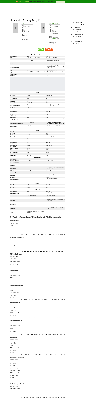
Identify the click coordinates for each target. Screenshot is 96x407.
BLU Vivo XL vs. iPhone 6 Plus (77, 34)
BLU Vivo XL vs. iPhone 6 (76, 38)
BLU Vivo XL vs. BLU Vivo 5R (76, 41)
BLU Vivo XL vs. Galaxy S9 (76, 36)
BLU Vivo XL (29, 57)
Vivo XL (24, 24)
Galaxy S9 (55, 24)
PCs (46, 1)
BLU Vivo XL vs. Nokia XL (76, 29)
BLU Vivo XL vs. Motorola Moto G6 (77, 24)
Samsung (51, 24)
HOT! (49, 1)
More (52, 1)
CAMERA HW (54, 38)
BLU (22, 24)
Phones (43, 1)
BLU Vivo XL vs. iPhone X (76, 27)
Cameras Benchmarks (37, 1)
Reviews (30, 1)
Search (55, 1)
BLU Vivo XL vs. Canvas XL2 (76, 31)
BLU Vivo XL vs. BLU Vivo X (76, 22)
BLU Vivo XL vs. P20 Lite (75, 43)
